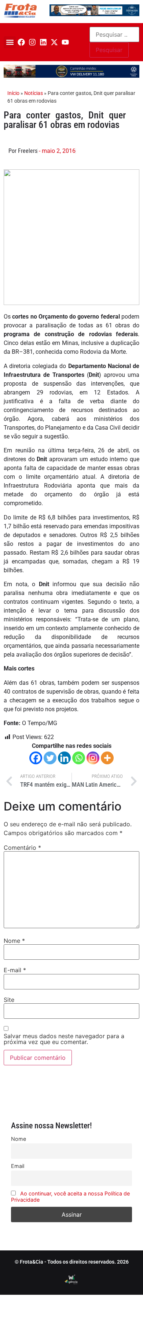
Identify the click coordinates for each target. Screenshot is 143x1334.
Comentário (22, 847)
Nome (14, 941)
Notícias (33, 93)
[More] (107, 757)
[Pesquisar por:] (114, 34)
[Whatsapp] (78, 757)
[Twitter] (50, 757)
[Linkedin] (43, 42)
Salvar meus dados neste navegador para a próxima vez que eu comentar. (64, 1039)
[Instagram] (32, 42)
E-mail (15, 970)
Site (9, 1000)
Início (13, 93)
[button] (10, 42)
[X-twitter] (54, 42)
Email (17, 1166)
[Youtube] (65, 42)
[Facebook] (21, 42)
